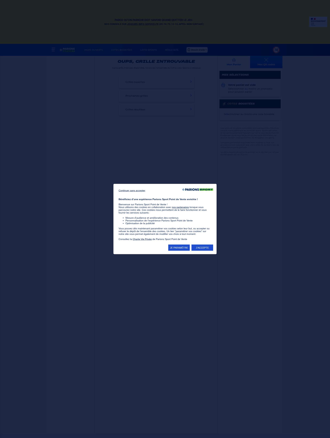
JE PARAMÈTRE (179, 247)
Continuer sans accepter (132, 190)
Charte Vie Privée (142, 239)
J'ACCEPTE (202, 247)
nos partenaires (180, 207)
